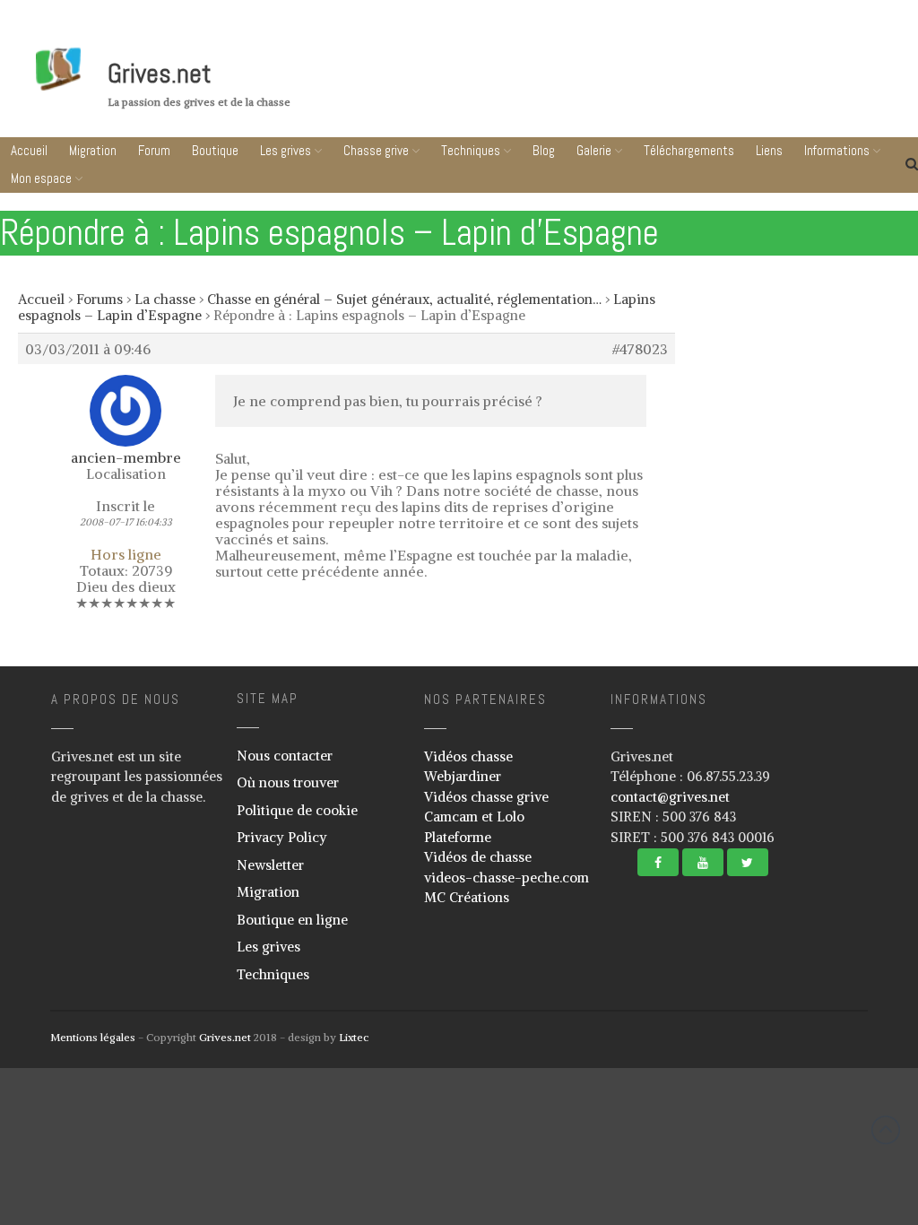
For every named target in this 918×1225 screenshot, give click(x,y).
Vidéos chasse (468, 756)
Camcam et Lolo (474, 816)
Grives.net (160, 73)
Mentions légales (92, 1037)
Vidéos (737, 1091)
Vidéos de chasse (478, 856)
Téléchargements (810, 1121)
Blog (544, 150)
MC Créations (466, 897)
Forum (154, 150)
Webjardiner (462, 776)
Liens (810, 1155)
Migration (93, 150)
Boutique (215, 150)
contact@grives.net (670, 796)
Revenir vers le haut (885, 1130)
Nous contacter (285, 755)
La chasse (164, 299)
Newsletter (270, 864)
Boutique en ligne (292, 919)
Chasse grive (376, 150)
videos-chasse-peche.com (506, 877)
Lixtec (353, 1037)
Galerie (593, 150)
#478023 (640, 349)
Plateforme (457, 837)
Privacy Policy (282, 837)
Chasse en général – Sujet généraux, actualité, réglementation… (404, 299)
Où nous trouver (288, 782)
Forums (99, 299)
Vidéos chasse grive (486, 796)
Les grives (285, 150)
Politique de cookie (297, 810)
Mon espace (41, 178)
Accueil (29, 150)
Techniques (470, 150)
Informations (805, 1189)
